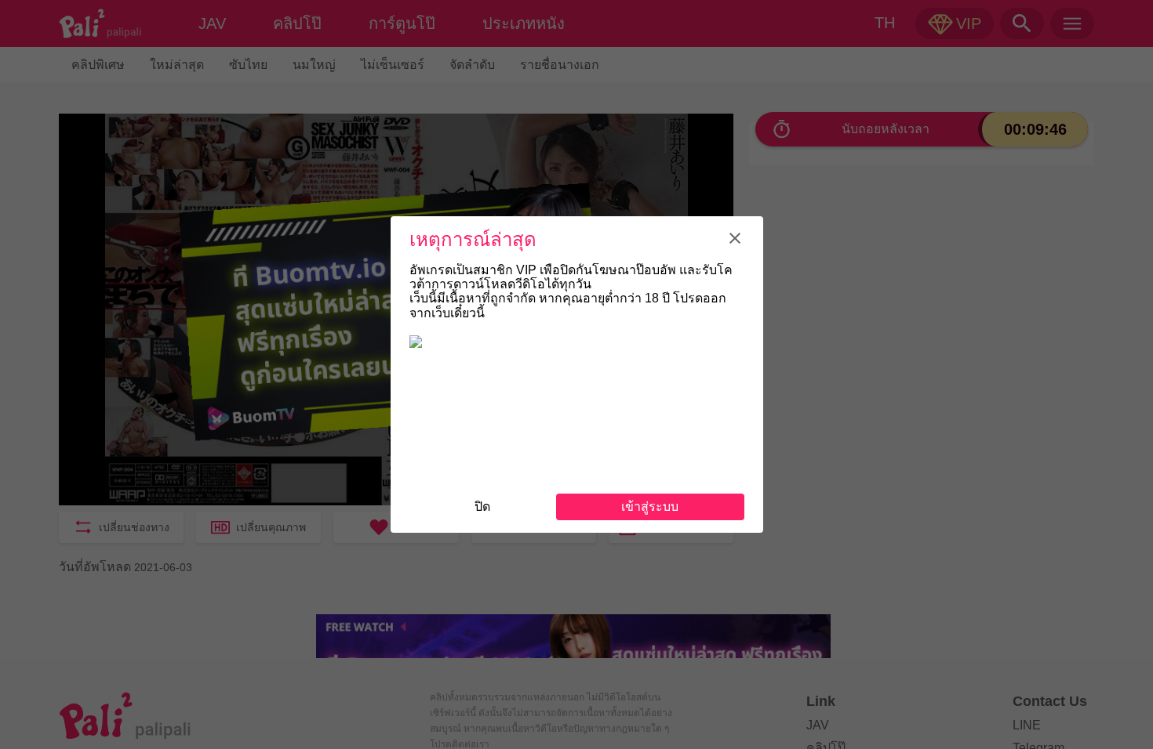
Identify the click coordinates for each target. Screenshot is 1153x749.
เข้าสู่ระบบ (649, 506)
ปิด (482, 506)
